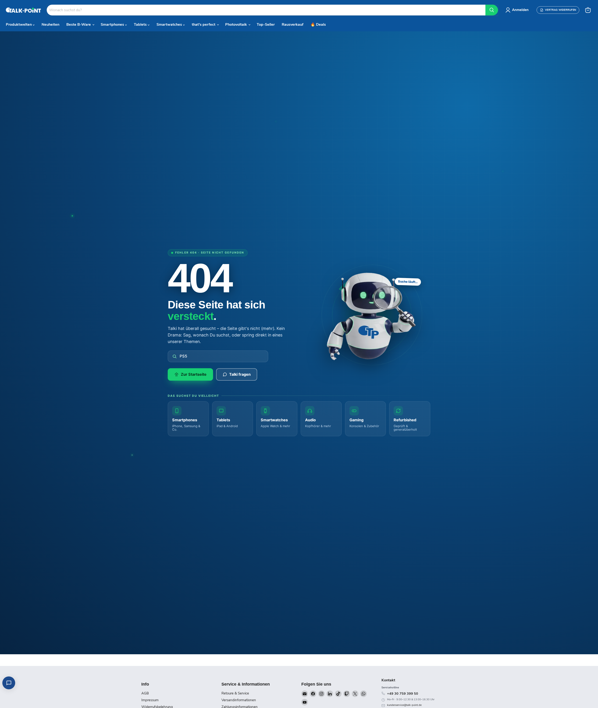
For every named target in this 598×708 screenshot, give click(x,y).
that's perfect (204, 24)
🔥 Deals (318, 24)
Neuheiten (50, 24)
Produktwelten (19, 24)
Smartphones (113, 24)
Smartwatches (170, 24)
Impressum (150, 700)
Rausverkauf (292, 24)
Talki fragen (240, 374)
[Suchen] (491, 10)
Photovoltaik (236, 24)
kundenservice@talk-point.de (404, 705)
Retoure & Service (235, 693)
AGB (145, 693)
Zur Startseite (193, 374)
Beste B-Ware (79, 24)
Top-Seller (266, 24)
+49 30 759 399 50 (402, 693)
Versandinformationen (238, 700)
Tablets (141, 24)
